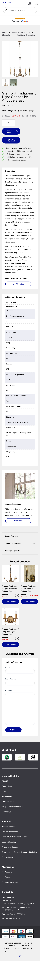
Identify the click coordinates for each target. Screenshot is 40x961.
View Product (10, 601)
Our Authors (7, 786)
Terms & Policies (8, 827)
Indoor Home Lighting (21, 32)
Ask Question (13, 730)
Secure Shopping (9, 842)
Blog (4, 791)
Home (4, 32)
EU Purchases (7, 857)
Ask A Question (18, 284)
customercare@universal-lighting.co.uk (18, 903)
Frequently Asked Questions (13, 807)
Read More (18, 521)
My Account (7, 872)
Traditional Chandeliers (26, 35)
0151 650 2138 (8, 901)
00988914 (21, 914)
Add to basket (9, 131)
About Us (5, 781)
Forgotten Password (10, 882)
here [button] (5, 951)
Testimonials (7, 796)
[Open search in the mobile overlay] (20, 10)
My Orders (6, 877)
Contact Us (6, 812)
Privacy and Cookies (10, 847)
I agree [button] (20, 956)
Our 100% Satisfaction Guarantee (15, 837)
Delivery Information (10, 832)
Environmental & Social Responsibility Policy (19, 852)
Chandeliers (6, 35)
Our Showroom (8, 802)
